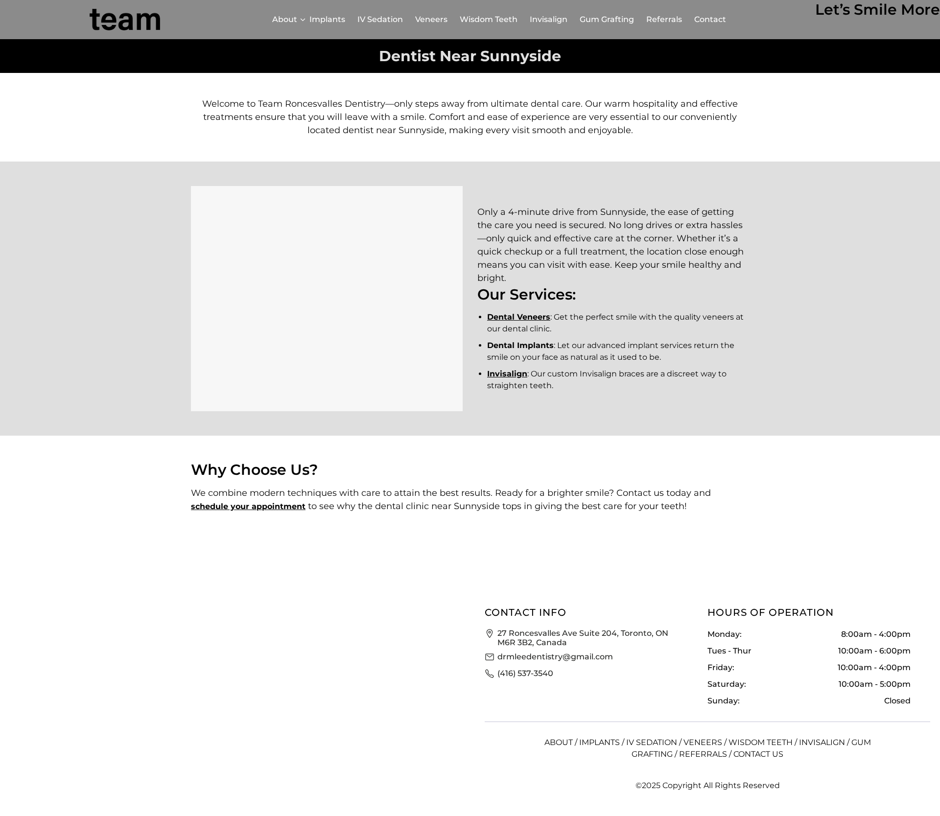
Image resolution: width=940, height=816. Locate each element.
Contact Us (758, 754)
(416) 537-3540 (525, 673)
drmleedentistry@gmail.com (555, 656)
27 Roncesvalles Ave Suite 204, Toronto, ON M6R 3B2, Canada (582, 638)
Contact (710, 19)
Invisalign (548, 19)
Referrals (664, 19)
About (284, 19)
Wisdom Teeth (488, 19)
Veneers (431, 19)
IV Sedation (380, 19)
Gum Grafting (607, 19)
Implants (327, 19)
